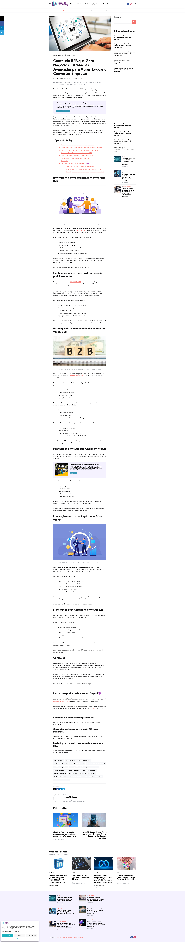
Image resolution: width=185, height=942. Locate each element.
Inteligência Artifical (80, 3)
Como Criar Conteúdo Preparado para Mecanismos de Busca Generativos (124, 53)
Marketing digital (60, 776)
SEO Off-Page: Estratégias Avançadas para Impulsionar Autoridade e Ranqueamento (64, 834)
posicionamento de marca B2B (93, 776)
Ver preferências (31, 935)
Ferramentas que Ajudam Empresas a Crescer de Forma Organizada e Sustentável (95, 899)
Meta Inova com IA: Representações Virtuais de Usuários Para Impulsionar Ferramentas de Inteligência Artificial (103, 879)
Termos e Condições (10, 938)
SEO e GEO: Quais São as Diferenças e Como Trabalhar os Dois (124, 61)
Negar (19, 935)
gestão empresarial (127, 186)
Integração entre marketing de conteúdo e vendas (77, 155)
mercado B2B (80, 230)
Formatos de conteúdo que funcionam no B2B (76, 153)
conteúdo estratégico (60, 763)
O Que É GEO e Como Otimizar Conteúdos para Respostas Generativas (124, 45)
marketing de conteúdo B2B (87, 773)
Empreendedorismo (78, 54)
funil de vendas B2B (76, 376)
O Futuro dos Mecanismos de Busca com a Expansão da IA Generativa (123, 37)
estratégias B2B (74, 767)
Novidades (102, 3)
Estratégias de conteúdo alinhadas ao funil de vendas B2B (80, 150)
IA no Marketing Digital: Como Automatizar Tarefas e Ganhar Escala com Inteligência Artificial (94, 835)
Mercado (64, 55)
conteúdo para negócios (77, 763)
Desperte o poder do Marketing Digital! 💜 (75, 163)
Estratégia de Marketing (58, 10)
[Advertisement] (125, 97)
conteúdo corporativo (84, 760)
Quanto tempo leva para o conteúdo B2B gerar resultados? (85, 169)
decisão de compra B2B (60, 767)
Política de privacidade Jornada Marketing (24, 938)
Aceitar (8, 935)
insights (93, 708)
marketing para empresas (75, 776)
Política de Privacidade (67, 937)
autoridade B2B (75, 282)
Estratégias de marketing (90, 767)
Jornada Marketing (91, 54)
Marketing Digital (92, 3)
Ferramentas (110, 3)
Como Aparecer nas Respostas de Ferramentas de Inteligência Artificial (124, 69)
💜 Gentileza (57, 937)
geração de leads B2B (74, 770)
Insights (85, 54)
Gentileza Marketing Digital (61, 701)
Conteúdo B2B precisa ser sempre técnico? (80, 167)
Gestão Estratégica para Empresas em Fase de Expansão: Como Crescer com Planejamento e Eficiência (128, 192)
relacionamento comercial (61, 780)
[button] (36, 923)
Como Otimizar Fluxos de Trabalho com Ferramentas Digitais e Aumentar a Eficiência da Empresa (96, 924)
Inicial (71, 3)
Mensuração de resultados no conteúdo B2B (75, 158)
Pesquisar (117, 17)
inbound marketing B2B (89, 770)
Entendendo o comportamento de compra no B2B (77, 145)
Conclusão (64, 161)
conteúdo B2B (70, 760)
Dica (124, 156)
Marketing (99, 54)
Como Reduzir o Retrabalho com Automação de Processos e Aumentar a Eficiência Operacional (96, 911)
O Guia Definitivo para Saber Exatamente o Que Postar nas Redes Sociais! (126, 877)
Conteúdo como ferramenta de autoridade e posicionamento (81, 147)
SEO (55, 829)
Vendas (73, 55)
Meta (96, 872)
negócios (69, 55)
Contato (123, 3)
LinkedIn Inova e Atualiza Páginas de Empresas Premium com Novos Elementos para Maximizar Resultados (58, 879)
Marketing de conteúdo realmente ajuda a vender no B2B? (85, 172)
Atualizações (69, 54)
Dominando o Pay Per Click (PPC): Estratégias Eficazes (80, 877)
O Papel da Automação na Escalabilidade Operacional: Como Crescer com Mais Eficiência (128, 161)
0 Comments (75, 78)
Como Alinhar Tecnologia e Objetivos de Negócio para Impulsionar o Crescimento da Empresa (128, 176)
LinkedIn (52, 872)
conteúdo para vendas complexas (96, 763)
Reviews (118, 3)
